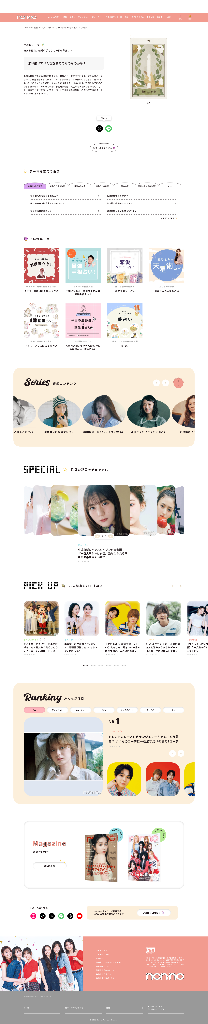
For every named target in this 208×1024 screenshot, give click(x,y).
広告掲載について (103, 966)
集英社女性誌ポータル (105, 978)
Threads (70, 916)
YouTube (79, 916)
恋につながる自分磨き (147, 186)
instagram (33, 916)
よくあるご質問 (102, 954)
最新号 (72, 17)
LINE (108, 128)
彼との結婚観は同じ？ (41, 210)
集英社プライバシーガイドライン (110, 962)
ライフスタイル (137, 17)
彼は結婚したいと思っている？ (122, 210)
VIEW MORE (167, 218)
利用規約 (100, 958)
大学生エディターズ (114, 17)
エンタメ (160, 17)
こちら (168, 966)
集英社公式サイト (103, 974)
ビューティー (97, 17)
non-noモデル (54, 17)
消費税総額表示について (106, 970)
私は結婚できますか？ (117, 195)
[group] (63, 756)
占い (169, 17)
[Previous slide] (97, 536)
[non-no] (27, 17)
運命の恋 (125, 186)
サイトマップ (101, 950)
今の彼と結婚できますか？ (119, 203)
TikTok (43, 916)
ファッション (83, 17)
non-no (165, 976)
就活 (126, 17)
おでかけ (150, 17)
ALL (170, 186)
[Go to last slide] (156, 382)
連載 (65, 17)
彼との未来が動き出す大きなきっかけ (48, 203)
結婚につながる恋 (35, 186)
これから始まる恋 (57, 186)
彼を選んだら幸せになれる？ (44, 195)
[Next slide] (165, 382)
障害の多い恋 (79, 186)
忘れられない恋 (102, 186)
